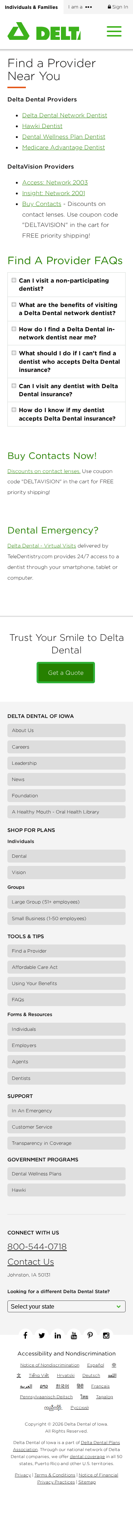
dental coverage (87, 1456)
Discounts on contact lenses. (44, 471)
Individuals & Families (31, 7)
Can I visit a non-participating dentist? (64, 284)
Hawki (19, 1190)
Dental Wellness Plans (36, 1174)
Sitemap (87, 1482)
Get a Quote (65, 672)
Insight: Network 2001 (53, 193)
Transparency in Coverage (41, 1143)
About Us (23, 730)
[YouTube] (74, 1336)
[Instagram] (106, 1336)
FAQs (18, 999)
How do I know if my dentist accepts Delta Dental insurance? (67, 414)
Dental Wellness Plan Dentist (63, 136)
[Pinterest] (90, 1336)
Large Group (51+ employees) (46, 902)
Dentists (21, 1078)
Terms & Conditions (54, 1475)
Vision (19, 872)
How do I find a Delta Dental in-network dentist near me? (67, 333)
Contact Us (30, 1261)
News (18, 779)
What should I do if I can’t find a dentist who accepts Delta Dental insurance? (69, 361)
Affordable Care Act (35, 967)
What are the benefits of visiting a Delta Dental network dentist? (68, 309)
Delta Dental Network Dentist (64, 115)
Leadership (24, 763)
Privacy (23, 1475)
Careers (20, 747)
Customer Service (32, 1127)
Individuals (24, 1029)
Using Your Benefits (34, 983)
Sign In (119, 7)
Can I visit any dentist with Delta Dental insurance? (68, 390)
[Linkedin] (58, 1336)
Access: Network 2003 (55, 182)
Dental (19, 856)
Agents (20, 1061)
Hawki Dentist (42, 125)
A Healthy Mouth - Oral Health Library (55, 812)
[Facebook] (25, 1336)
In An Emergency (32, 1111)
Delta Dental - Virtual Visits (41, 545)
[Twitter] (42, 1336)
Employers (24, 1045)
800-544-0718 (37, 1246)
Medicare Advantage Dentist (63, 147)
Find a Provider (29, 951)
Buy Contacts (41, 203)
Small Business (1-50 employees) (49, 918)
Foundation (25, 795)
